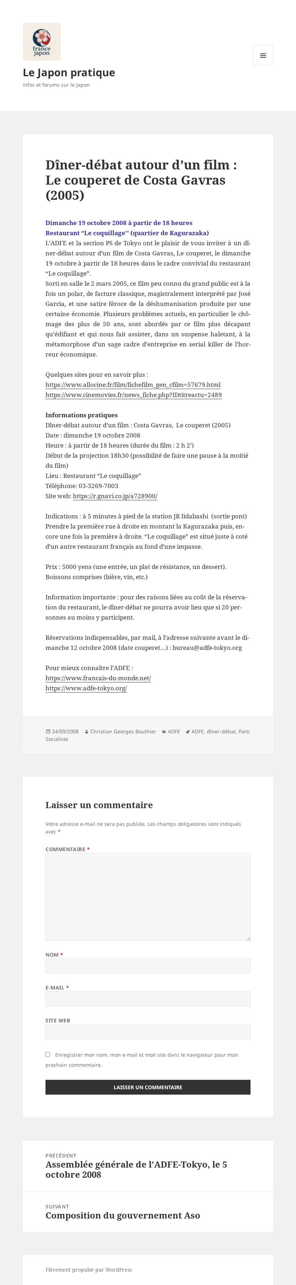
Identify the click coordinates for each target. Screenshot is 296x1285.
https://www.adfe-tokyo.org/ (86, 688)
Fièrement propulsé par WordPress (88, 1269)
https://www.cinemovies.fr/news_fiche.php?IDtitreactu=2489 (133, 395)
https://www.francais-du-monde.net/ (98, 678)
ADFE (174, 731)
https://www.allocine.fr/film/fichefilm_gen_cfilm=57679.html (133, 384)
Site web (57, 1020)
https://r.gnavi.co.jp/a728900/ (115, 496)
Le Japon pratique (69, 72)
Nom (54, 954)
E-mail (57, 987)
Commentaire (67, 849)
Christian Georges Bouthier (123, 731)
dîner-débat (221, 731)
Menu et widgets (263, 65)
